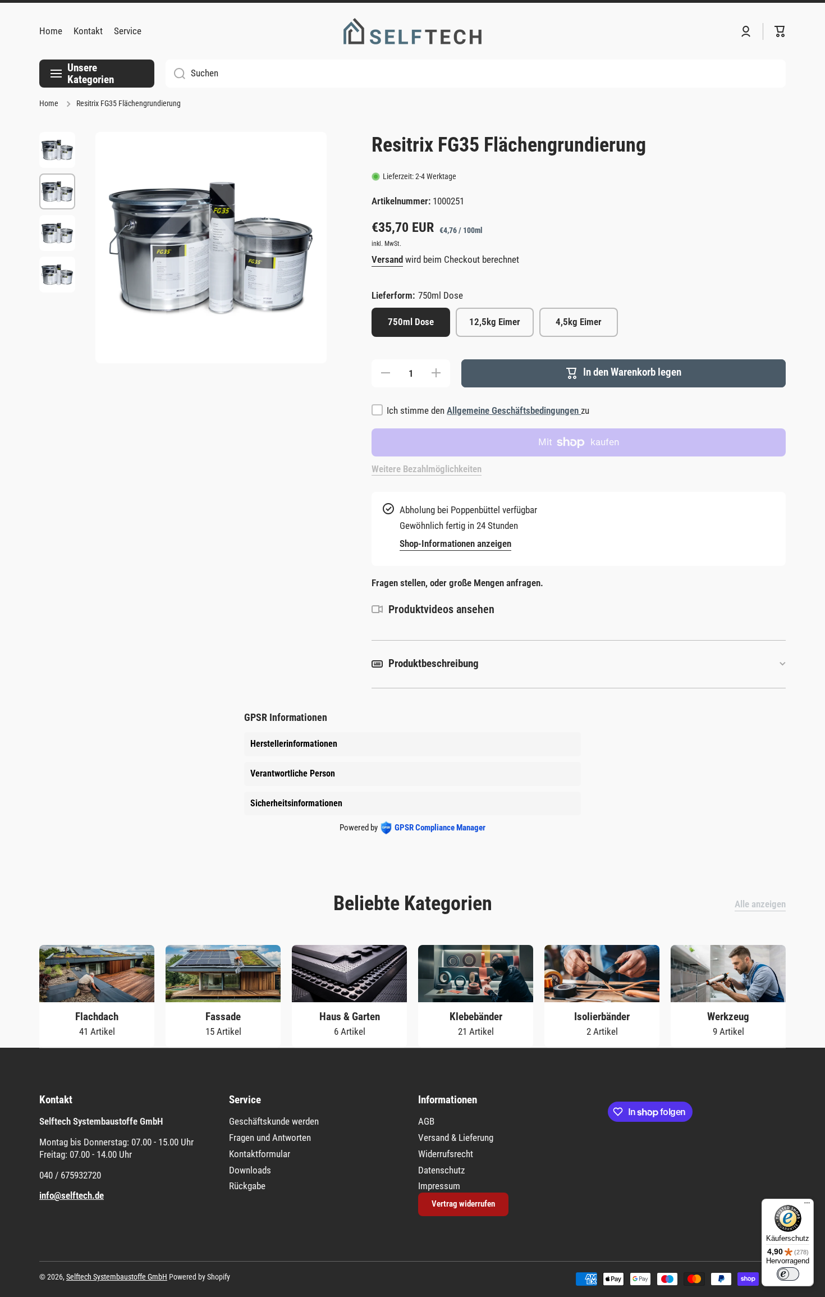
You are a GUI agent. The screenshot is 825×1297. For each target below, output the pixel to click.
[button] (780, 31)
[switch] (788, 1274)
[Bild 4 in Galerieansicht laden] (57, 275)
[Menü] (807, 1205)
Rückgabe (247, 1185)
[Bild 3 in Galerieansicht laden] (57, 233)
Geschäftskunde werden (274, 1121)
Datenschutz (441, 1170)
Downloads (250, 1170)
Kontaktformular (259, 1153)
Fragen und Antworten (270, 1137)
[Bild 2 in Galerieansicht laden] (57, 191)
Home (48, 103)
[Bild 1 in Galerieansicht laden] (57, 150)
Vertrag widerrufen (463, 1204)
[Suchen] (175, 74)
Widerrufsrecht (445, 1153)
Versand (387, 259)
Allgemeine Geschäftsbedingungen (514, 410)
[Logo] (412, 31)
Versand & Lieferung (455, 1137)
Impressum (439, 1185)
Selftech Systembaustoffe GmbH (116, 1277)
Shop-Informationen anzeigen (455, 543)
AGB (426, 1121)
